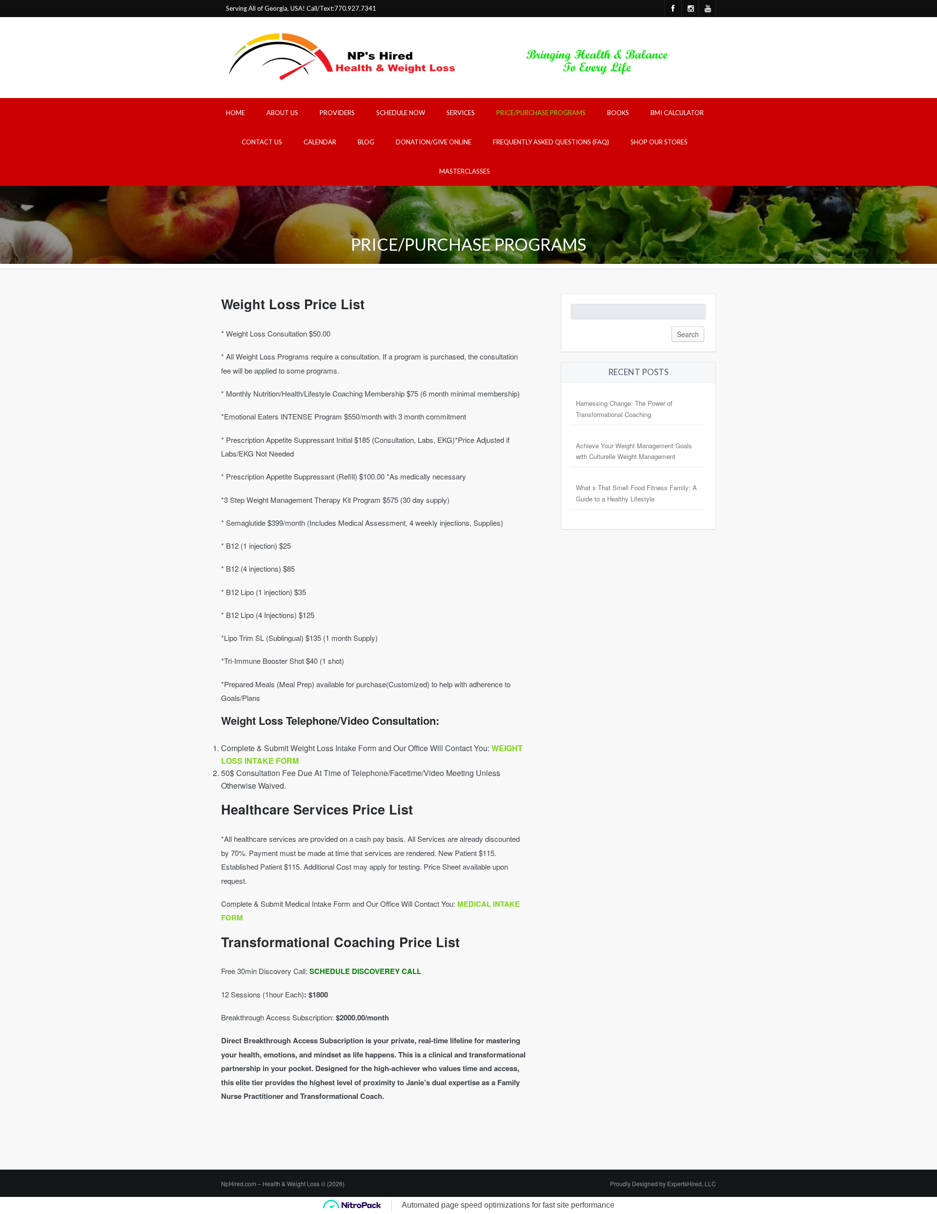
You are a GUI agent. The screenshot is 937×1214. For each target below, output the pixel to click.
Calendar (320, 142)
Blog (366, 142)
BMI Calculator (677, 113)
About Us (282, 113)
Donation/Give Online (433, 142)
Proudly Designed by (663, 1183)
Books (618, 113)
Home (235, 113)
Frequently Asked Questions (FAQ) (551, 142)
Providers (337, 113)
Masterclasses (464, 171)
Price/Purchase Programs (541, 113)
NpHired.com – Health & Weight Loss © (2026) (283, 1183)
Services (461, 113)
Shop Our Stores (659, 142)
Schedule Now (400, 113)
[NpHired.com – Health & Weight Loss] (453, 56)
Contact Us (262, 142)
